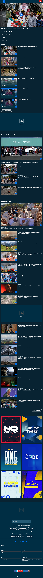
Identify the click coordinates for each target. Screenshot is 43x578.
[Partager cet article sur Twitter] (4, 32)
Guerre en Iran (13, 528)
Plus (2, 566)
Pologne (17, 531)
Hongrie (19, 284)
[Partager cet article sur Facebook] (2, 32)
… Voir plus (4, 40)
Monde (19, 252)
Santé (23, 552)
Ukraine (24, 531)
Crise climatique (15, 533)
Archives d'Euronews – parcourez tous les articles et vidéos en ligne (31, 560)
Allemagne (31, 531)
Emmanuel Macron (15, 536)
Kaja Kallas (29, 536)
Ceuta (23, 536)
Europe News (3, 227)
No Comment (20, 164)
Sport (19, 273)
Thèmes (2, 545)
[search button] (30, 521)
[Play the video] (21, 15)
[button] (6, 110)
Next (2, 552)
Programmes (24, 557)
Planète (23, 550)
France (11, 531)
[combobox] (21, 521)
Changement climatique (26, 533)
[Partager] (7, 32)
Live (40, 1)
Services (2, 564)
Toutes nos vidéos (36, 410)
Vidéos (2, 557)
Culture (23, 554)
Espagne (31, 528)
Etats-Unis (20, 334)
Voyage (2, 554)
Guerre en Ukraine (22, 528)
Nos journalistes (4, 559)
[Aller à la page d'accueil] (4, 1)
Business (2, 550)
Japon (19, 345)
